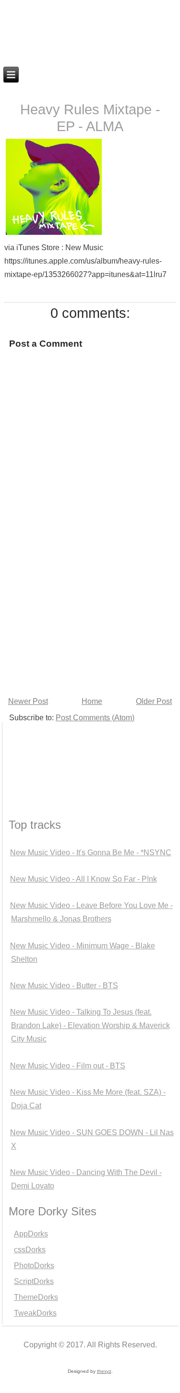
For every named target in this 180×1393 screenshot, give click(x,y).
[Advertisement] (50, 758)
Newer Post (28, 701)
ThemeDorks (36, 1297)
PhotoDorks (34, 1265)
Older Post (154, 701)
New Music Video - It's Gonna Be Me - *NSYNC (90, 852)
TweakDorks (35, 1313)
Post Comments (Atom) (95, 718)
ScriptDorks (34, 1281)
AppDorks (31, 1234)
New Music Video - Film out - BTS (67, 1066)
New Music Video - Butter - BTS (64, 985)
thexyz (104, 1371)
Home (92, 701)
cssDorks (30, 1250)
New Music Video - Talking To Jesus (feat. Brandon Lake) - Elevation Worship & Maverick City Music (90, 1025)
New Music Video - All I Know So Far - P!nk (83, 879)
